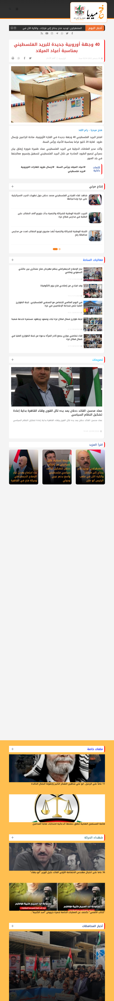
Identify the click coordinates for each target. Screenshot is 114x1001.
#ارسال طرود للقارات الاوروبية (37, 167)
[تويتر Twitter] (67, 33)
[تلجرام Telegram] (57, 33)
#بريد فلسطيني (77, 171)
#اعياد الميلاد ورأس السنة (71, 167)
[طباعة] (13, 58)
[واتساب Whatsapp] (62, 33)
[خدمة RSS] (41, 33)
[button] (60, 249)
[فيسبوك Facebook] (72, 33)
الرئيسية (62, 58)
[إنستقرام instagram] (51, 33)
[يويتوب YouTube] (46, 33)
